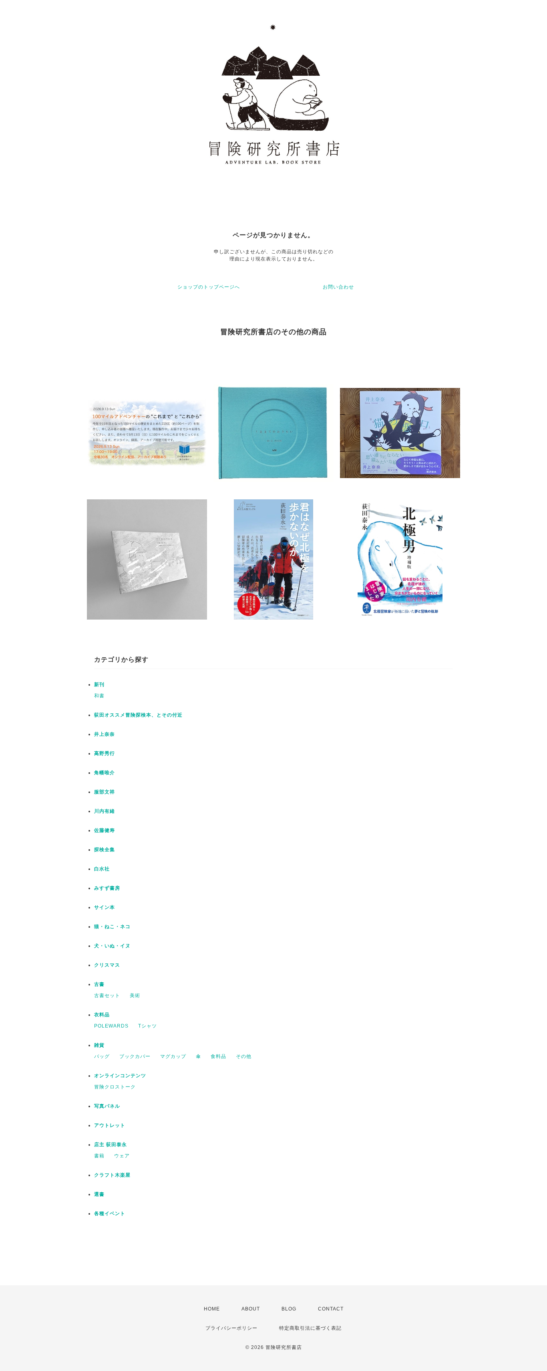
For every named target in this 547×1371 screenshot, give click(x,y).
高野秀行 (104, 753)
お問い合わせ (338, 287)
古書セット (107, 995)
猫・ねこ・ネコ (112, 926)
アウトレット (109, 1125)
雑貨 (99, 1045)
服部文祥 (104, 792)
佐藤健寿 (104, 830)
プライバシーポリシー (231, 1328)
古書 (99, 984)
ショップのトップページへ (208, 287)
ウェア (122, 1156)
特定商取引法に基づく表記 (310, 1328)
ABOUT (250, 1309)
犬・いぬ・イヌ (112, 946)
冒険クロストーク (115, 1087)
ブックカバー (135, 1056)
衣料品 (102, 1015)
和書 (99, 696)
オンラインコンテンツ (120, 1075)
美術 (135, 995)
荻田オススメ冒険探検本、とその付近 (138, 715)
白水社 (102, 869)
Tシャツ (147, 1026)
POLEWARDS (111, 1026)
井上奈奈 (104, 734)
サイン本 (104, 907)
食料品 (218, 1056)
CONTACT (331, 1309)
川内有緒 (104, 811)
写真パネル (107, 1106)
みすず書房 (107, 888)
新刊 (99, 684)
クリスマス (107, 965)
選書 (99, 1194)
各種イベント (109, 1213)
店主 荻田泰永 (110, 1144)
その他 (243, 1056)
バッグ (102, 1056)
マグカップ (173, 1056)
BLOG (289, 1309)
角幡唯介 (104, 772)
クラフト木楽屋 (112, 1175)
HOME (212, 1309)
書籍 (99, 1156)
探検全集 (104, 849)
